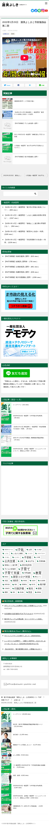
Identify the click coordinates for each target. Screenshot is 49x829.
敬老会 (6, 576)
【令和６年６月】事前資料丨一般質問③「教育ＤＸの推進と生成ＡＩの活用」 (29, 113)
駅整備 (39, 592)
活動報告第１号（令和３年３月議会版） (28, 807)
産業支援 (7, 584)
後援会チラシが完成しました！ (27, 745)
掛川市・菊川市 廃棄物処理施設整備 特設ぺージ (28, 725)
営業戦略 (42, 561)
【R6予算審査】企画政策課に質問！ (21, 267)
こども (6, 553)
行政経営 (7, 588)
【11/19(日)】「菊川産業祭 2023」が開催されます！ (23, 649)
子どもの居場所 (10, 569)
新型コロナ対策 (21, 576)
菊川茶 (33, 584)
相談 (15, 584)
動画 (12, 34)
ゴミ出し (7, 557)
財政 (40, 588)
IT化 (21, 549)
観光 (31, 588)
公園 (21, 561)
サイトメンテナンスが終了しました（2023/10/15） (22, 636)
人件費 (38, 557)
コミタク (29, 553)
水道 (6, 580)
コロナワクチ (41, 553)
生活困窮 (42, 580)
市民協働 (27, 573)
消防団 (15, 581)
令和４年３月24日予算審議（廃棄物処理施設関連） (29, 439)
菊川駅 (43, 584)
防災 (30, 592)
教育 (38, 573)
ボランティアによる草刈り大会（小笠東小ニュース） (23, 606)
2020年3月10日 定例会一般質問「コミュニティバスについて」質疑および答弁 (29, 450)
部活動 (22, 592)
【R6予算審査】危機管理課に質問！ (21, 272)
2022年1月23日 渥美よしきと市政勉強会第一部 (13, 175)
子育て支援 (12, 573)
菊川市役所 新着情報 (13, 601)
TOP (22, 697)
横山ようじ (38, 576)
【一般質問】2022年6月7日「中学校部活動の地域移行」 (29, 766)
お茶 (30, 549)
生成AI (33, 580)
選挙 (14, 592)
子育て (25, 569)
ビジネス (16, 557)
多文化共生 (27, 565)
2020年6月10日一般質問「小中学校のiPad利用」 (28, 417)
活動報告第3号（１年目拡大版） (24, 101)
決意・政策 (21, 775)
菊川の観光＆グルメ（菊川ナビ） (18, 631)
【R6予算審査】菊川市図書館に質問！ (26, 157)
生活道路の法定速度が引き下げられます (18, 614)
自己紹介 (21, 734)
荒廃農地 (24, 584)
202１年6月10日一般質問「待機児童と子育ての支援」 (29, 135)
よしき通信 (21, 755)
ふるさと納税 (18, 553)
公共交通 (10, 561)
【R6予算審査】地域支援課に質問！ (21, 256)
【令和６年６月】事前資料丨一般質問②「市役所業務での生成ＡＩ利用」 (29, 428)
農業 (6, 592)
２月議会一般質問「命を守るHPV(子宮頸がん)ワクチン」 (29, 146)
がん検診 (39, 549)
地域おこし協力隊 (11, 565)
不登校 (27, 557)
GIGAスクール (9, 549)
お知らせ (6, 34)
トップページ (21, 405)
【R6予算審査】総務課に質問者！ (20, 261)
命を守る (31, 561)
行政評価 (19, 588)
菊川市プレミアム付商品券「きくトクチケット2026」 (23, 619)
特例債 (25, 580)
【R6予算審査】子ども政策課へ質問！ (26, 123)
